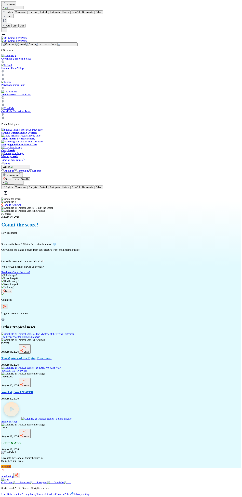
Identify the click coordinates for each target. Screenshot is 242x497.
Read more (15, 272)
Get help (36, 170)
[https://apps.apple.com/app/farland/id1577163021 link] (2, 79)
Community (23, 170)
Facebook (25, 482)
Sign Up (25, 179)
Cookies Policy (63, 494)
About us (9, 170)
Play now (6, 466)
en (4, 7)
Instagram (42, 482)
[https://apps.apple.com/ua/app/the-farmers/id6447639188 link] (2, 105)
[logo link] (5, 479)
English (9, 12)
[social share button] (16, 475)
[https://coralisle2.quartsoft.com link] (2, 62)
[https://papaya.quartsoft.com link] (2, 88)
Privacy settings (82, 494)
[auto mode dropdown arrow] (4, 20)
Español (76, 12)
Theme (9, 16)
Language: (12, 175)
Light (22, 26)
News (7, 163)
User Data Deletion (11, 494)
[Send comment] (4, 306)
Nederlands (87, 12)
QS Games (7, 482)
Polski (99, 12)
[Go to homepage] (121, 39)
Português (55, 12)
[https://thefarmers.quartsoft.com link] (2, 98)
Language (10, 4)
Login (16, 179)
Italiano (65, 12)
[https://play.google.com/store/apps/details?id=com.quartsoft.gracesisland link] (2, 101)
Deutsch (43, 12)
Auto (8, 26)
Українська (20, 12)
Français (33, 12)
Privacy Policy (29, 494)
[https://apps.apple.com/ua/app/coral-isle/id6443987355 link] (2, 118)
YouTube (59, 482)
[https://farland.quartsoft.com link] (2, 71)
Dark (15, 26)
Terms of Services (46, 494)
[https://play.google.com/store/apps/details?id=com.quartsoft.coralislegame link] (2, 114)
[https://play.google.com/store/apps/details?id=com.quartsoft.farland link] (2, 75)
